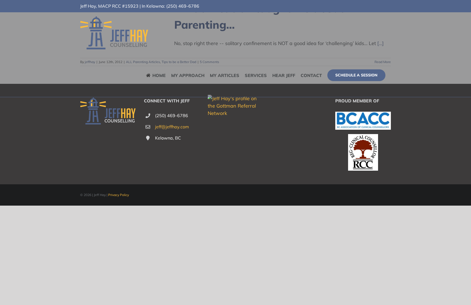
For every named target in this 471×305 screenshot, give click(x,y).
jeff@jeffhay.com (172, 126)
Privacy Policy (118, 195)
